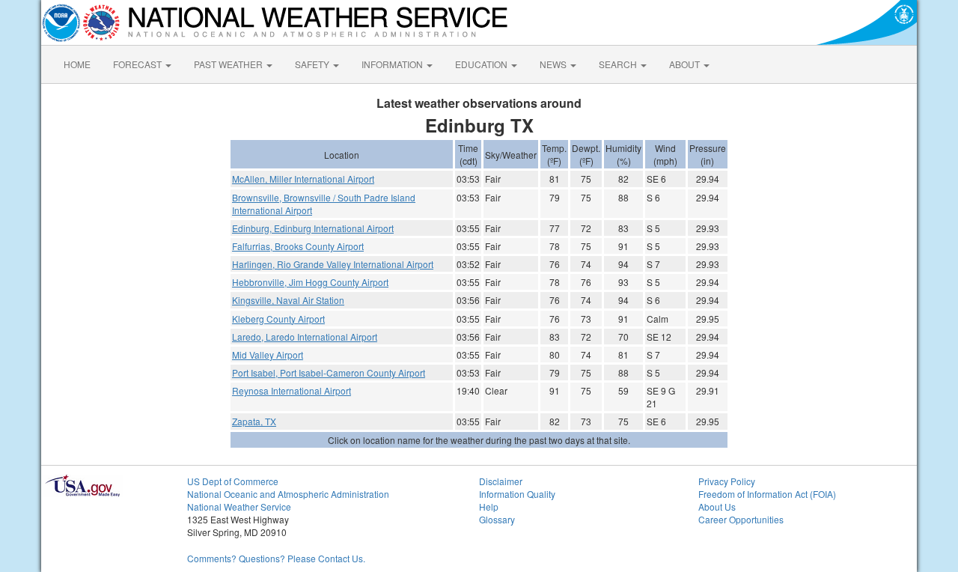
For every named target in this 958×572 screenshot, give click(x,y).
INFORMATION (393, 64)
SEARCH (619, 64)
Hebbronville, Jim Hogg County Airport (310, 282)
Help (488, 506)
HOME (77, 64)
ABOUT (685, 64)
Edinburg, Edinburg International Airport (313, 228)
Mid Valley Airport (267, 354)
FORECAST (138, 64)
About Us (717, 506)
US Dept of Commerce (232, 481)
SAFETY (313, 64)
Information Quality (517, 493)
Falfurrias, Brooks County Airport (298, 246)
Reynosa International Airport (291, 390)
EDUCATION (482, 64)
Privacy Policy (726, 481)
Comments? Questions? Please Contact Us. (276, 558)
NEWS (554, 64)
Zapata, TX (254, 421)
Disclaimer (500, 481)
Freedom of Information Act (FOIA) (767, 493)
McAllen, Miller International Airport (303, 178)
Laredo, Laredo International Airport (304, 336)
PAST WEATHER (229, 64)
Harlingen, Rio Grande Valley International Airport (332, 264)
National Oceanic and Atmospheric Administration (288, 493)
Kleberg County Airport (278, 318)
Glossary (497, 519)
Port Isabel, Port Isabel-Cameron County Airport (328, 372)
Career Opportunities (741, 519)
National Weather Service (239, 506)
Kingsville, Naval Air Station (288, 299)
